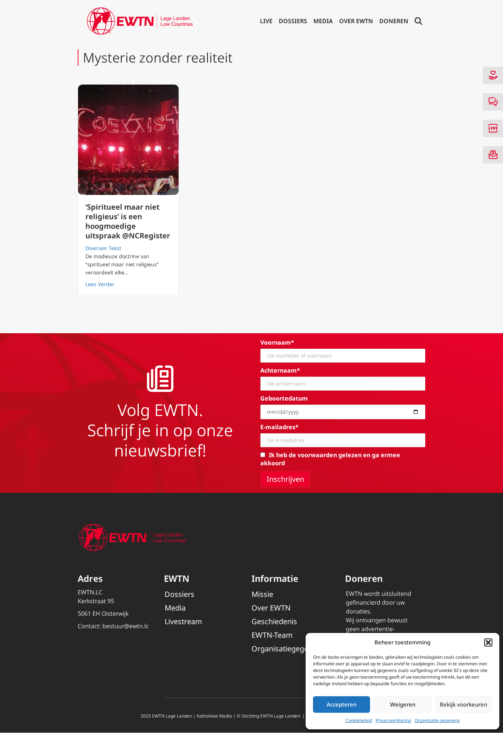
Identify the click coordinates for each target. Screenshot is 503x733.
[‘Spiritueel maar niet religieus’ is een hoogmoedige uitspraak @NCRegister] (128, 140)
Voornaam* (277, 342)
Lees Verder (100, 284)
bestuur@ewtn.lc (125, 626)
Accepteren (341, 704)
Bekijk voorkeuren (463, 704)
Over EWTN (356, 21)
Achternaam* (280, 370)
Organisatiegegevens (288, 649)
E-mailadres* (279, 427)
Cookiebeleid (358, 720)
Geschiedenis (274, 621)
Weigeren (402, 704)
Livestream (183, 621)
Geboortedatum (284, 398)
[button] (488, 642)
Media (323, 21)
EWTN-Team (272, 635)
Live (266, 21)
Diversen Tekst (103, 248)
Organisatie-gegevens (437, 720)
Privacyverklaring (393, 720)
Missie (262, 594)
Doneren (393, 21)
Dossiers (293, 21)
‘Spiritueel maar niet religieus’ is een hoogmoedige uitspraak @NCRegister (127, 221)
